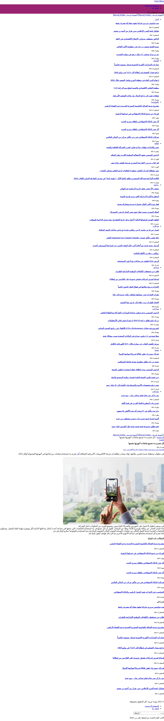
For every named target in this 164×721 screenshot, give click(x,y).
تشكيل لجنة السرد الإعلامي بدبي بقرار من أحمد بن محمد (136, 31)
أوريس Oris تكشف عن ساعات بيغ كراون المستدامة (138, 261)
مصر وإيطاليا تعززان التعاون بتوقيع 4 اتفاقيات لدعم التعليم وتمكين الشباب (129, 171)
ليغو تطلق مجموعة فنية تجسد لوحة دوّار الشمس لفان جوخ (135, 427)
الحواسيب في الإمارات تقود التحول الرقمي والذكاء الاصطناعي (139, 592)
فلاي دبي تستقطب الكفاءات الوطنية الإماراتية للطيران (137, 271)
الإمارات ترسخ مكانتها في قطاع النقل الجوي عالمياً (138, 287)
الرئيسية (160, 437)
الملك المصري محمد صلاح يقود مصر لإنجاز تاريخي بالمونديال (134, 212)
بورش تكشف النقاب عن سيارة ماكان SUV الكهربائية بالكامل (134, 344)
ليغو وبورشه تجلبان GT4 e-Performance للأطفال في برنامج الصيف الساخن (128, 328)
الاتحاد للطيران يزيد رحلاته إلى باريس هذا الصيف (139, 302)
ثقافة (157, 143)
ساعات (156, 226)
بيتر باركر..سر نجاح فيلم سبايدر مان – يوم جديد (140, 395)
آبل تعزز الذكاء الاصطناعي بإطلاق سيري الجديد (140, 122)
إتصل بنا (155, 8)
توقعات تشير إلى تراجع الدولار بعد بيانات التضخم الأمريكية (136, 96)
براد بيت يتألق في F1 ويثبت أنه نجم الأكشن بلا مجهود (138, 411)
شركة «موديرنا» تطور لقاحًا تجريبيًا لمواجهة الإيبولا (139, 354)
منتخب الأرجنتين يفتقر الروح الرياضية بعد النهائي (139, 189)
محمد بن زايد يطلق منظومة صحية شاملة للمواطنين (138, 362)
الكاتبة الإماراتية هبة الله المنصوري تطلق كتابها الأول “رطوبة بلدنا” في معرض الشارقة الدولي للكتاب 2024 (116, 178)
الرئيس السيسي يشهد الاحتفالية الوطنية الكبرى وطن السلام (135, 155)
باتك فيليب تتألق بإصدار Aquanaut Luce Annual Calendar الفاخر (132, 238)
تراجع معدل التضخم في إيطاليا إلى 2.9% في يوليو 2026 (136, 72)
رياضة (156, 185)
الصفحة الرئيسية (152, 5)
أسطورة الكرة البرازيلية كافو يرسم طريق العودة (139, 196)
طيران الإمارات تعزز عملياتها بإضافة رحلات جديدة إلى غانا (136, 295)
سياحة (156, 267)
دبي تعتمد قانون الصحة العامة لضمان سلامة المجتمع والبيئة (135, 377)
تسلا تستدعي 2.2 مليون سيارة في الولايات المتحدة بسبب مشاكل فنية (131, 336)
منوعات (155, 391)
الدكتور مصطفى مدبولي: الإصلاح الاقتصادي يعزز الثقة (137, 39)
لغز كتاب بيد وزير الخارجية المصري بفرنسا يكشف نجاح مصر (135, 163)
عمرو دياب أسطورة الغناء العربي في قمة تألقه (140, 403)
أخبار (157, 19)
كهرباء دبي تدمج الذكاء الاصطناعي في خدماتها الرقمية (137, 114)
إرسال (136, 713)
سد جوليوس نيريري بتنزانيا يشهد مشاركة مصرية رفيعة (137, 23)
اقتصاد (156, 61)
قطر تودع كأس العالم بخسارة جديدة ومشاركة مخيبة (138, 204)
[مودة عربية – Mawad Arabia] (138, 15)
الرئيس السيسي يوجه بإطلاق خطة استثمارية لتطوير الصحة (135, 370)
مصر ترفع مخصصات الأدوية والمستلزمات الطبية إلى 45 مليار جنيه (132, 385)
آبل (78, 454)
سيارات (155, 309)
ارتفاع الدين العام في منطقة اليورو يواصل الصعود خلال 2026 (135, 80)
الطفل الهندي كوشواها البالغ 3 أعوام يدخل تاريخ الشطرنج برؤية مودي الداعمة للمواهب (124, 220)
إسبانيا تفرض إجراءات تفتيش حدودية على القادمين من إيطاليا (134, 279)
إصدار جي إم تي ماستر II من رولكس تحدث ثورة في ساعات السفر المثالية (129, 230)
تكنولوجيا (155, 102)
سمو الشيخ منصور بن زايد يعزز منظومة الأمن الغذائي (138, 47)
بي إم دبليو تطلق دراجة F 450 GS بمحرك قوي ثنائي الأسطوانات (133, 321)
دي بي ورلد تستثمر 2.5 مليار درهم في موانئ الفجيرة (138, 54)
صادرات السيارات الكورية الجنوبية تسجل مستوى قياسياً (136, 65)
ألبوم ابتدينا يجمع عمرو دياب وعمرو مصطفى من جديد (137, 419)
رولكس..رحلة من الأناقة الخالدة (146, 253)
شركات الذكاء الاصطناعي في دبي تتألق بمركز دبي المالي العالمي (132, 137)
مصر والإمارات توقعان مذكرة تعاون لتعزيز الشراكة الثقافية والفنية (132, 147)
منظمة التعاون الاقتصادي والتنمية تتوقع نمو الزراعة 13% (136, 88)
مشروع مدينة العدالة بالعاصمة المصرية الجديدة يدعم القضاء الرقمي (132, 106)
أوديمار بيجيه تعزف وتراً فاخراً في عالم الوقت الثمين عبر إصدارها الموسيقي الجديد (126, 246)
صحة (157, 350)
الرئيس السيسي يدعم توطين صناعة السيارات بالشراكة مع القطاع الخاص (129, 313)
